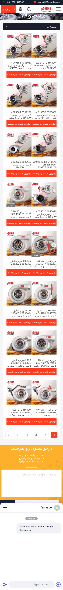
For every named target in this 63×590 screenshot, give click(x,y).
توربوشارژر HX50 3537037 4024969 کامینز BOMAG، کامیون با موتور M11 (44, 364)
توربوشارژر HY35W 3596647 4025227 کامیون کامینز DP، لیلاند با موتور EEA (44, 265)
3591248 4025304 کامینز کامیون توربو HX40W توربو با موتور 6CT (20, 116)
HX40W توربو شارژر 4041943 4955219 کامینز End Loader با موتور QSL (20, 413)
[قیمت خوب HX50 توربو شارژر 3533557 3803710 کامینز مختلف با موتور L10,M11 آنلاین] (18, 343)
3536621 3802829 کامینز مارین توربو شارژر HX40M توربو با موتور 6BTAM (19, 166)
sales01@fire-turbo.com (48, 2)
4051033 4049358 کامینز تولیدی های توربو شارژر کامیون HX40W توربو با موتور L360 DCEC (19, 68)
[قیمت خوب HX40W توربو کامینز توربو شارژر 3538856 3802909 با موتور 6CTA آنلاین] (44, 45)
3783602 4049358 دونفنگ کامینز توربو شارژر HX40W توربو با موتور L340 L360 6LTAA (45, 118)
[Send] (5, 584)
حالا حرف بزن (8, 9)
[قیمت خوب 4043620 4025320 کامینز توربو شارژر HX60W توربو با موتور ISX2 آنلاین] (44, 194)
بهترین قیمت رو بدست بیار (44, 75)
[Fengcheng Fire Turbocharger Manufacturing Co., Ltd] (48, 9)
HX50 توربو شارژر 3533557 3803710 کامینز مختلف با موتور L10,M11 (20, 364)
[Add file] (58, 584)
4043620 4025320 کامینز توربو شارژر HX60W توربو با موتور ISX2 (45, 215)
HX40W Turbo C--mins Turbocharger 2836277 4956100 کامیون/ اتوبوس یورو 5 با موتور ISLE (44, 167)
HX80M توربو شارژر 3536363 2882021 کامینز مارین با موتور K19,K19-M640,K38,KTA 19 (20, 267)
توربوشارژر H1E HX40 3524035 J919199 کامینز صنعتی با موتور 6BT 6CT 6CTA (19, 215)
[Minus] (5, 508)
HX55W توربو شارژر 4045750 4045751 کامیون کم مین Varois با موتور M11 (44, 314)
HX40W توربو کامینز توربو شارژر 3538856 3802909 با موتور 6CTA (45, 66)
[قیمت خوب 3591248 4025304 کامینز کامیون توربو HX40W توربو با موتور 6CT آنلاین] (18, 95)
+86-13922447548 (15, 2)
